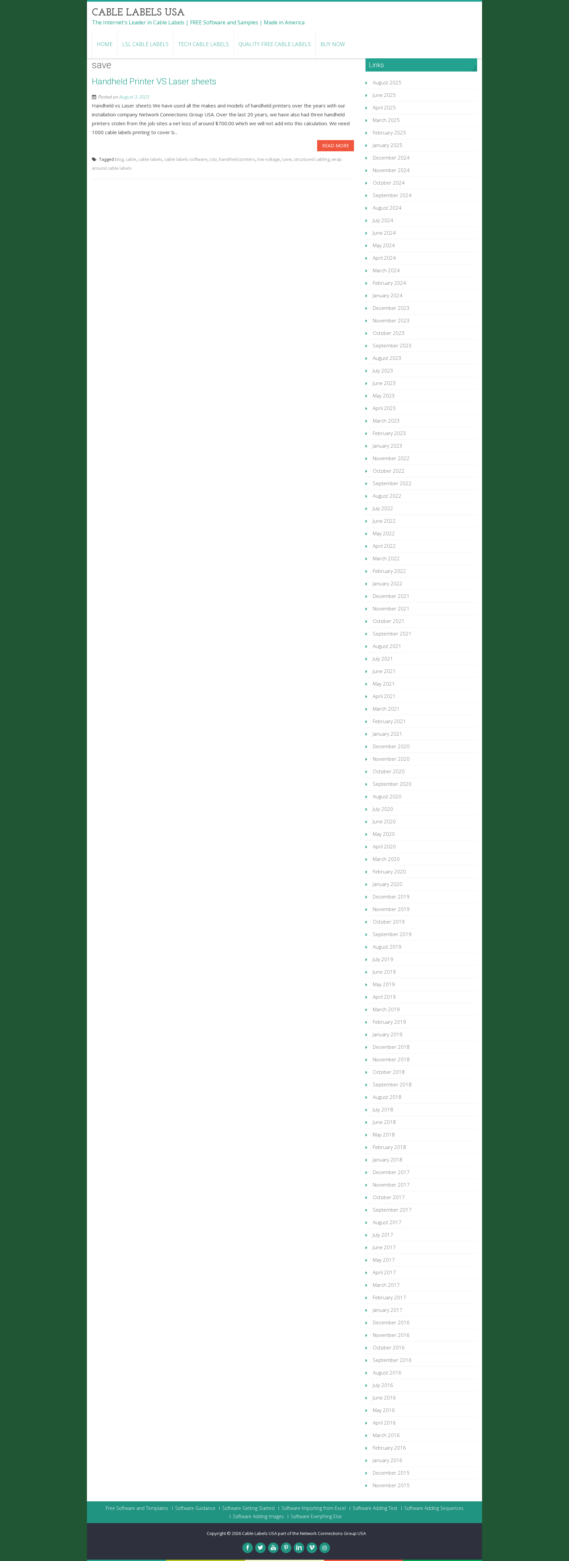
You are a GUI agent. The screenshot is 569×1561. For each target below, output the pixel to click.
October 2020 (389, 771)
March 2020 (386, 859)
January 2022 (387, 583)
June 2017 (384, 1247)
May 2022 (384, 533)
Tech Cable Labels (203, 44)
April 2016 (384, 1422)
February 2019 (389, 1021)
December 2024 (391, 157)
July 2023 (383, 370)
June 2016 (384, 1397)
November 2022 (391, 458)
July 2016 (383, 1385)
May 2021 (384, 683)
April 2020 (384, 846)
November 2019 (391, 909)
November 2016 (391, 1335)
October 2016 (389, 1347)
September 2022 (392, 483)
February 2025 (389, 132)
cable (130, 159)
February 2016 (389, 1447)
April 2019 (384, 996)
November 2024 (391, 170)
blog (119, 159)
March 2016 (386, 1435)
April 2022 (384, 546)
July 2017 (383, 1234)
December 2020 (391, 746)
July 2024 (383, 220)
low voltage (268, 159)
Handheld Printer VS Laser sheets (154, 81)
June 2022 (384, 520)
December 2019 (391, 896)
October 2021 (389, 621)
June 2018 (384, 1122)
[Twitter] (260, 1548)
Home (105, 44)
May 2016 (384, 1410)
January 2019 (387, 1034)
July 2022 (383, 508)
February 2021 (389, 721)
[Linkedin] (299, 1548)
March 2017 (386, 1284)
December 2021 (391, 596)
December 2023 (391, 308)
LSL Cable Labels (145, 44)
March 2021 (386, 708)
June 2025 (384, 95)
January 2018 (387, 1159)
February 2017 (389, 1297)
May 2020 (384, 834)
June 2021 (384, 671)
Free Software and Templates (137, 1508)
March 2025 (386, 120)
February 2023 (389, 433)
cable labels (150, 159)
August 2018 (387, 1097)
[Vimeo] (312, 1548)
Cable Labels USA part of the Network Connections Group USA (304, 1533)
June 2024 (384, 232)
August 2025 (387, 82)
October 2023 (389, 333)
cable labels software (185, 159)
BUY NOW (332, 44)
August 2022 (387, 495)
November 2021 (391, 608)
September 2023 (392, 345)
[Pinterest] (286, 1548)
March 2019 (386, 1009)
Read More (335, 145)
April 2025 (384, 107)
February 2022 (389, 571)
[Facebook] (247, 1548)
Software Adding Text (375, 1508)
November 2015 (391, 1485)
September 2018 (392, 1084)
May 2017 (384, 1259)
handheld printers (237, 159)
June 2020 (384, 821)
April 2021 (384, 696)
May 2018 (384, 1134)
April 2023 (384, 408)
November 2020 (391, 758)
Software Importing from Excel (314, 1508)
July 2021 (383, 658)
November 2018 (391, 1059)
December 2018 (391, 1047)
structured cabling (312, 159)
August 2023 (387, 358)
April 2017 (384, 1272)
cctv (213, 159)
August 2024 (387, 207)
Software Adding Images (258, 1516)
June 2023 (384, 383)
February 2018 (389, 1147)
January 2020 (387, 884)
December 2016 (391, 1322)
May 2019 (384, 984)
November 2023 (391, 320)
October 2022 (389, 470)
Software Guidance (195, 1508)
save (287, 159)
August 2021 (387, 646)
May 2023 (384, 395)
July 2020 (383, 809)
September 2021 (392, 633)
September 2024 (392, 195)
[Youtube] (273, 1548)
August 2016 (387, 1372)
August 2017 (387, 1222)
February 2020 (389, 871)
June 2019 (384, 971)
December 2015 (391, 1472)
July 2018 (383, 1109)
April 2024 (384, 257)
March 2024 (386, 270)
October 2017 (389, 1197)
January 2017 (387, 1310)
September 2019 (392, 934)
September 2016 (392, 1360)
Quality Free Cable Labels (274, 44)
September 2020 (392, 783)
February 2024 (389, 283)
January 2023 (387, 445)
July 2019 (383, 959)
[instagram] (324, 1548)
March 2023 (386, 420)
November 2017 (391, 1184)
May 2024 (384, 245)
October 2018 (389, 1072)
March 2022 (386, 558)
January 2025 (387, 145)
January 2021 (387, 733)
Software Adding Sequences (434, 1508)
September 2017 (392, 1209)
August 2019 (387, 946)
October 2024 (389, 182)
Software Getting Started (248, 1508)
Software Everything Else (316, 1516)
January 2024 (387, 295)
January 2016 (387, 1460)
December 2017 (391, 1172)
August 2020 (387, 796)
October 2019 (389, 921)
